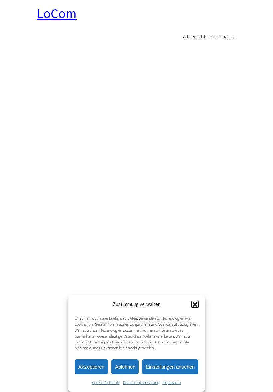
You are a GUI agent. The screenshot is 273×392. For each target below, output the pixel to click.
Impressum (172, 382)
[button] (195, 304)
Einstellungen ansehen (170, 367)
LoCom (57, 13)
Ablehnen (125, 367)
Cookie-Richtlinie (106, 382)
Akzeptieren (91, 367)
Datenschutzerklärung (141, 382)
